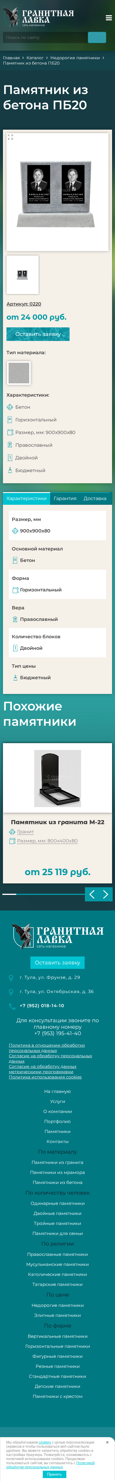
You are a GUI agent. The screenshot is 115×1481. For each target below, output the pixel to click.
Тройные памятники (57, 1223)
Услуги (57, 1101)
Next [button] (106, 894)
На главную (57, 1091)
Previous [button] (92, 894)
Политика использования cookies (45, 1077)
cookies (45, 1442)
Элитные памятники (57, 1315)
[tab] (26, 498)
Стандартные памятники (57, 1376)
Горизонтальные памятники (57, 1346)
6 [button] (78, 894)
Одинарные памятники (58, 1203)
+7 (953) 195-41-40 (57, 1033)
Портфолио (57, 1121)
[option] (57, 192)
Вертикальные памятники (58, 1336)
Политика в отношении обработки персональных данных (47, 1048)
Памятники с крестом (58, 1396)
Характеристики (26, 498)
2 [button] (23, 894)
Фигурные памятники (57, 1356)
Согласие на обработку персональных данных (50, 1058)
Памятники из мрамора (57, 1172)
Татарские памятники (57, 1284)
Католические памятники (57, 1274)
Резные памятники (58, 1366)
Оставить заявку (38, 334)
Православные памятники (57, 1254)
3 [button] (37, 894)
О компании (57, 1111)
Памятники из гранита (57, 1162)
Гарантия (65, 498)
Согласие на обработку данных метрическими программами (42, 1069)
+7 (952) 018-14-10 (42, 1005)
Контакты (58, 1141)
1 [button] (9, 894)
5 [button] (64, 894)
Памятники (57, 1131)
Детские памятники (57, 1386)
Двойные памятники (57, 1213)
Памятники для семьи (57, 1233)
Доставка (95, 498)
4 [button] (51, 894)
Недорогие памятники (58, 1305)
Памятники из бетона (58, 1182)
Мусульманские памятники (57, 1264)
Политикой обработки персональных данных (50, 1465)
